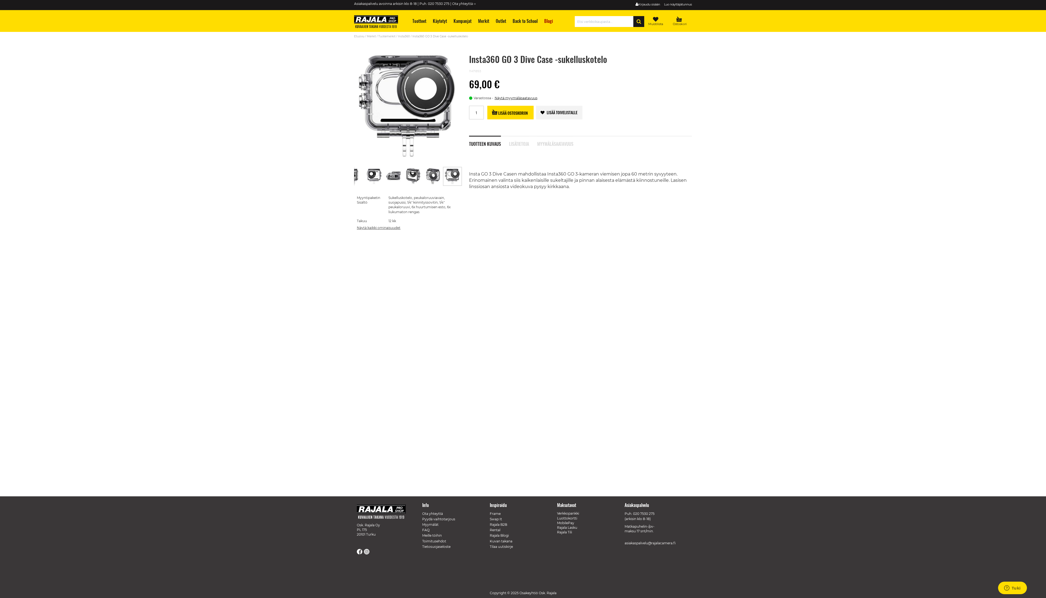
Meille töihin (432, 535)
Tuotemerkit (387, 36)
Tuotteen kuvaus (485, 143)
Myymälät (430, 525)
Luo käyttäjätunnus (678, 4)
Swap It (496, 519)
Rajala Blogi (499, 535)
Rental (495, 530)
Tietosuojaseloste (436, 547)
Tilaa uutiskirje (501, 547)
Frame (495, 514)
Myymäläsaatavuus (555, 143)
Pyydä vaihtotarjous (438, 519)
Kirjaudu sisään (649, 4)
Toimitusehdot (434, 541)
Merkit (371, 36)
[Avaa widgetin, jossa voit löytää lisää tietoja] (1012, 588)
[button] (354, 176)
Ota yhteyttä (432, 514)
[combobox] (605, 21)
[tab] (489, 141)
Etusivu (359, 36)
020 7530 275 (644, 514)
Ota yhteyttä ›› (464, 4)
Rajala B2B (498, 525)
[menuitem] (419, 21)
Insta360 (404, 36)
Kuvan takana (501, 541)
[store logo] (378, 22)
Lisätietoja (519, 143)
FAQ (426, 530)
